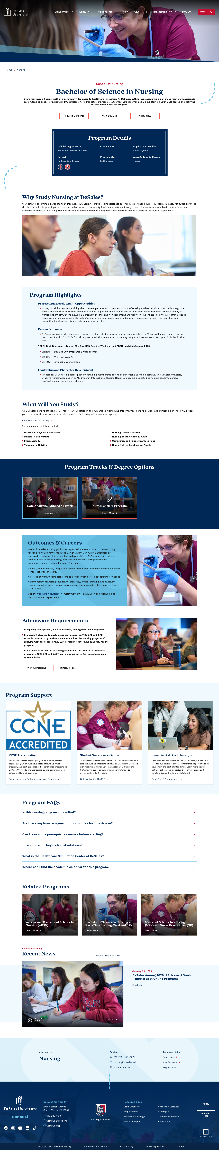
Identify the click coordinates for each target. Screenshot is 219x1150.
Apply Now (145, 115)
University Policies (155, 1146)
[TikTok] (35, 1128)
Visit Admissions (36, 667)
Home (9, 69)
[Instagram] (13, 1128)
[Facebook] (6, 1128)
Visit (125, 11)
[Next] (41, 1020)
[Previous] (30, 1020)
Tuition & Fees (68, 667)
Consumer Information (95, 1146)
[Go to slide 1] (109, 1019)
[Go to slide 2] (113, 1019)
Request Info (105, 11)
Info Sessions (169, 1062)
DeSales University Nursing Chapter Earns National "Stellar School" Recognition (158, 978)
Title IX (180, 1146)
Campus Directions (56, 1120)
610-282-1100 (53, 1115)
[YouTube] (20, 1128)
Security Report (132, 1121)
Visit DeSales (109, 115)
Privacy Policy (126, 1146)
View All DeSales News (108, 955)
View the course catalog (35, 420)
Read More (138, 988)
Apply (82, 11)
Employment (131, 1111)
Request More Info (74, 115)
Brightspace (164, 1121)
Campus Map (53, 1125)
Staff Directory (132, 1106)
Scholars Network (47, 593)
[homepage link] (16, 12)
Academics (62, 11)
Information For (162, 11)
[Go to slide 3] (116, 1019)
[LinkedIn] (27, 1128)
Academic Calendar (168, 1106)
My (186, 11)
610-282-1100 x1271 (124, 1057)
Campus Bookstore (168, 1116)
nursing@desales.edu (125, 1062)
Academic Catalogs (134, 1116)
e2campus (163, 1111)
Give (137, 11)
